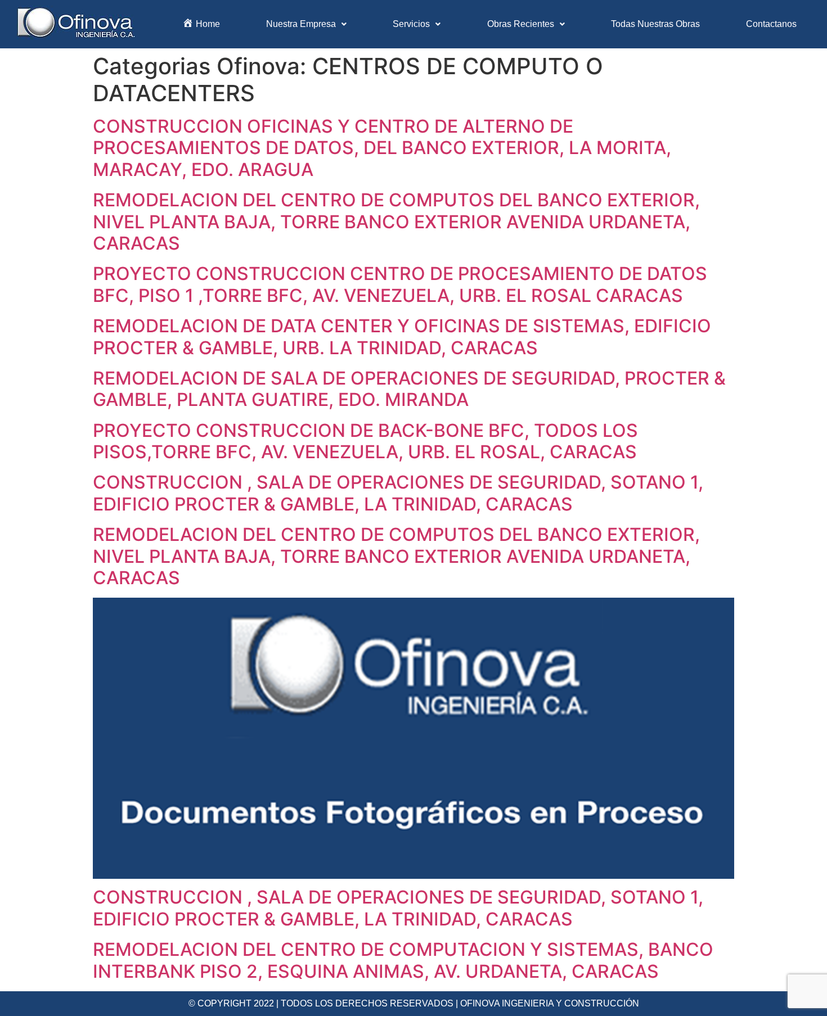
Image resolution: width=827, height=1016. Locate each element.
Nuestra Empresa (301, 24)
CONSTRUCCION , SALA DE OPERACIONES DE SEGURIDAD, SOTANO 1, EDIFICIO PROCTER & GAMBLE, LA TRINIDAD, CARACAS (398, 492)
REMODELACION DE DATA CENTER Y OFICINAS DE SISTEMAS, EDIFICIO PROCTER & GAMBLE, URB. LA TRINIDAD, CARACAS (402, 336)
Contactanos (771, 24)
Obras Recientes (520, 24)
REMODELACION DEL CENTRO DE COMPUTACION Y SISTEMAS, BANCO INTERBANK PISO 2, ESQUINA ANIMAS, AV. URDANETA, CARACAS (403, 960)
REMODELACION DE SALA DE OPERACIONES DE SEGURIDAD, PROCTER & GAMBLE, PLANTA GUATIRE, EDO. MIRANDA (409, 388)
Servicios (411, 24)
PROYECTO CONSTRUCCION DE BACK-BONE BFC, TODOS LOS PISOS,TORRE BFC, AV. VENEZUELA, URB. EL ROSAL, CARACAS (365, 441)
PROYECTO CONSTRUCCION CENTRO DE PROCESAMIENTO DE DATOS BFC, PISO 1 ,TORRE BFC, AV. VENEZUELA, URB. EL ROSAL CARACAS (400, 284)
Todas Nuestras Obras (655, 24)
